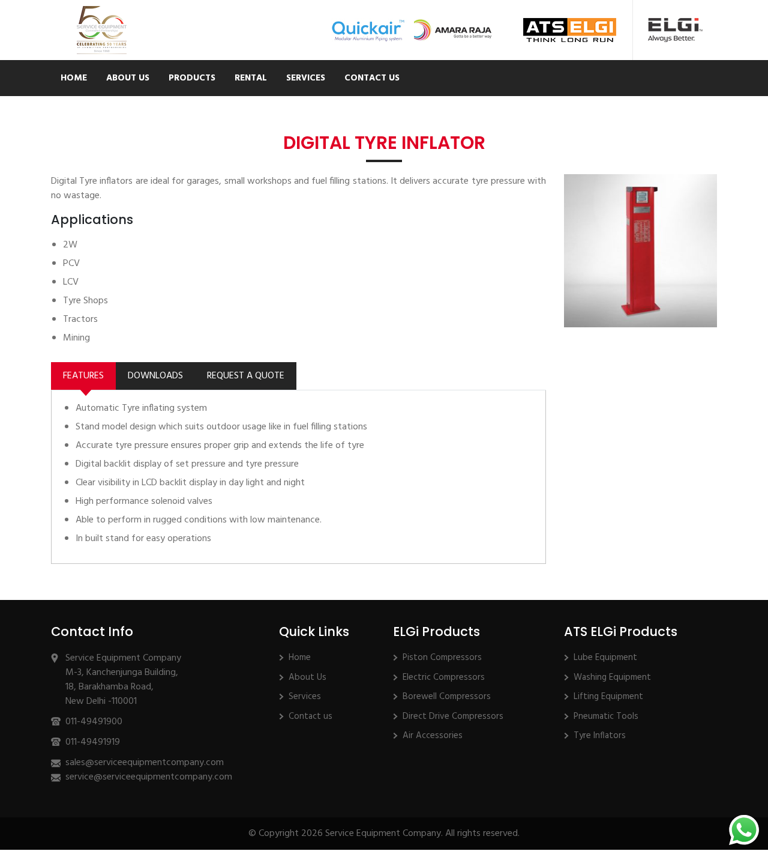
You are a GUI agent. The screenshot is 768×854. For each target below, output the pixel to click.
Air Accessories (433, 735)
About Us (127, 78)
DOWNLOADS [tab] (155, 376)
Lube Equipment (605, 657)
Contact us (310, 716)
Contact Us (372, 78)
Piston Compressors (442, 657)
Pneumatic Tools (606, 716)
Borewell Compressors (447, 696)
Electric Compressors (444, 677)
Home (74, 78)
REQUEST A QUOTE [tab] (245, 376)
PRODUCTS (192, 78)
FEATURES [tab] (83, 376)
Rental (251, 78)
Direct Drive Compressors (453, 716)
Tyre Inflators (600, 735)
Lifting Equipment (608, 696)
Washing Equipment (612, 677)
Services (305, 78)
